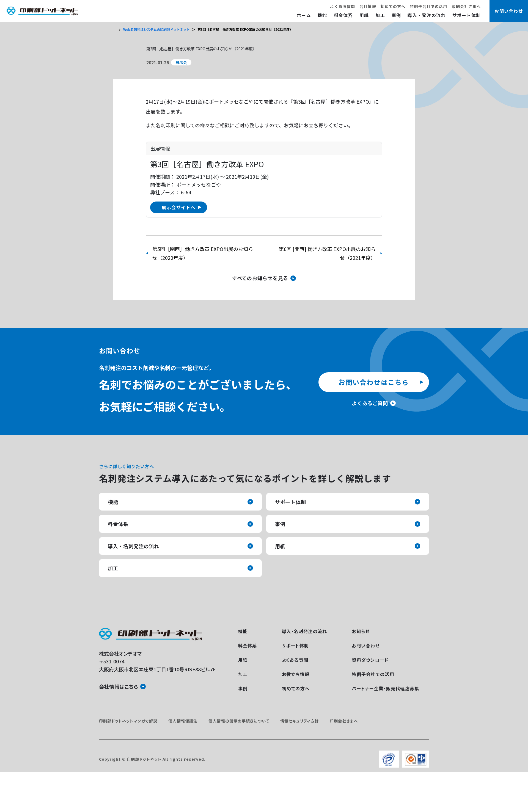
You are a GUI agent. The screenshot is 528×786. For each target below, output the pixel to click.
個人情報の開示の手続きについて (238, 721)
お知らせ (361, 631)
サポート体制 (466, 15)
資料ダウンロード (370, 660)
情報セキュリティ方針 (299, 721)
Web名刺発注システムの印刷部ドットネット (156, 29)
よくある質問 (342, 6)
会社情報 (367, 6)
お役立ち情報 (296, 674)
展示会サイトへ (179, 207)
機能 (322, 15)
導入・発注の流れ (427, 15)
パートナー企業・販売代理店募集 (385, 688)
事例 (396, 15)
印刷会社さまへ (466, 6)
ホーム (304, 15)
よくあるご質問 (370, 403)
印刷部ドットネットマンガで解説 (128, 721)
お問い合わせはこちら (374, 382)
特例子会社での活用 (428, 6)
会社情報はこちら (118, 686)
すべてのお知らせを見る (260, 278)
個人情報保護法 (182, 721)
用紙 (364, 15)
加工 (380, 15)
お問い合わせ (366, 645)
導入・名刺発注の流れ (133, 546)
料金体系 (343, 15)
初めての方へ (393, 6)
